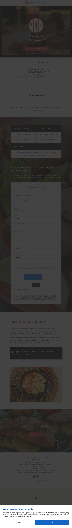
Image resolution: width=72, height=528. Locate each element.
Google (22, 516)
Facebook (29, 516)
